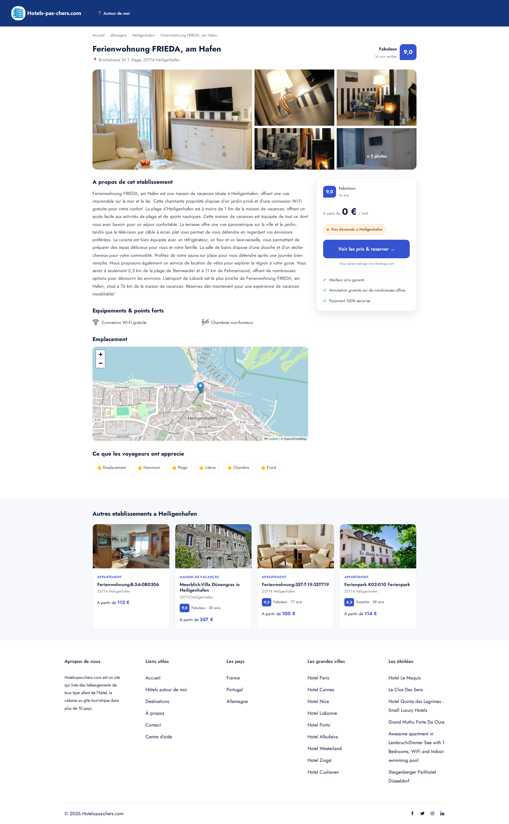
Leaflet (272, 438)
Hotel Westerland (325, 748)
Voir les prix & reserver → (366, 248)
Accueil (98, 35)
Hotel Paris (318, 677)
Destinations (157, 701)
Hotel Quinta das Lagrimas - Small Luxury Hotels (416, 706)
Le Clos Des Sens (406, 689)
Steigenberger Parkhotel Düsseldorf (412, 776)
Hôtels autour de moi (166, 689)
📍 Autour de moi (113, 13)
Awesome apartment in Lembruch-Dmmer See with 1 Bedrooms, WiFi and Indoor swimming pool (416, 747)
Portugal (235, 689)
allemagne (118, 35)
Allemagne (237, 701)
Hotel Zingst (319, 760)
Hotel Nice (318, 701)
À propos (155, 713)
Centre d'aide (159, 736)
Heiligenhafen (143, 35)
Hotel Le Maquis (405, 677)
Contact (153, 725)
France (233, 677)
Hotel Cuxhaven (323, 772)
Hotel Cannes (321, 689)
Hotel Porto (319, 725)
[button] (200, 388)
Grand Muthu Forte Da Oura (416, 722)
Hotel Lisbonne (322, 713)
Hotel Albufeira (323, 736)
